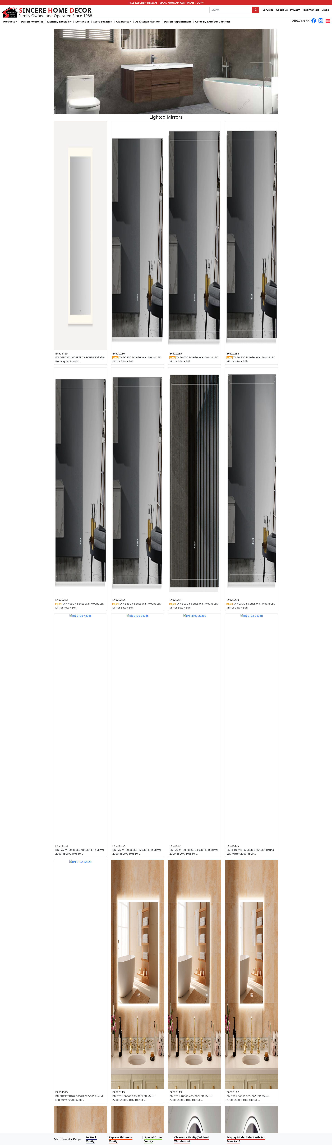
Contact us (82, 21)
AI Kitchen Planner (147, 21)
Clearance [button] (122, 21)
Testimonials (310, 9)
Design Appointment (177, 21)
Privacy (295, 9)
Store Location (102, 21)
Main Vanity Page (67, 1139)
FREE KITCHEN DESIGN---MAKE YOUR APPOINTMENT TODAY (166, 2)
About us (282, 9)
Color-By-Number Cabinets (212, 21)
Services (268, 9)
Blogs (325, 9)
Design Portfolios (32, 21)
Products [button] (9, 21)
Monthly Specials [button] (58, 21)
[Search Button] (255, 10)
